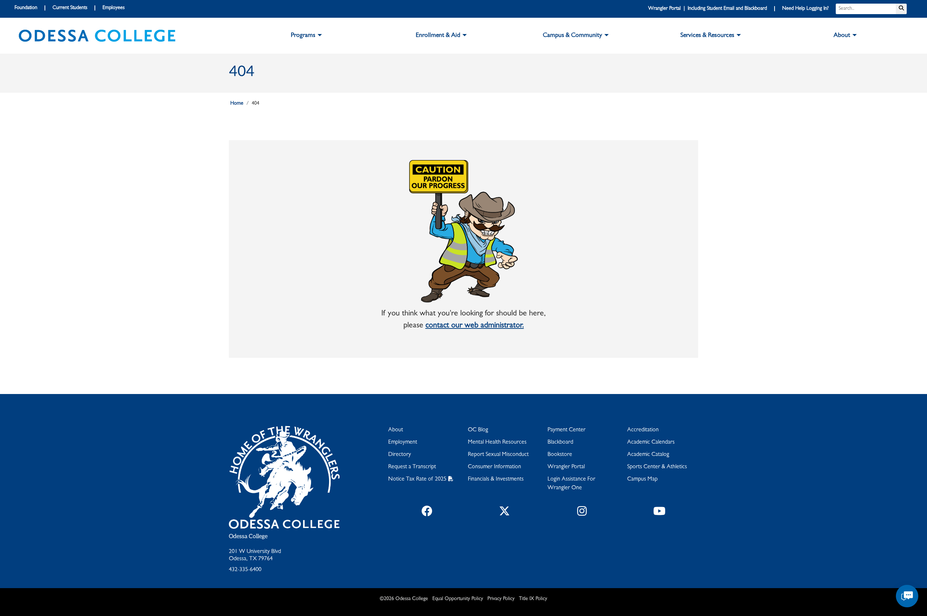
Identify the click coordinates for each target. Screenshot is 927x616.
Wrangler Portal (566, 467)
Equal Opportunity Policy (457, 599)
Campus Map (642, 479)
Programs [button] (303, 36)
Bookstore (560, 455)
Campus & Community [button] (572, 36)
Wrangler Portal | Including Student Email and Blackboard (707, 8)
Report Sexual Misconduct (498, 455)
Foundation (25, 8)
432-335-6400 (245, 570)
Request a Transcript (412, 467)
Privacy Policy (501, 599)
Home (236, 103)
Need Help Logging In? (805, 8)
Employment (402, 442)
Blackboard (560, 442)
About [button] (842, 36)
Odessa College (248, 536)
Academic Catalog (648, 455)
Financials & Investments (496, 479)
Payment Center (567, 430)
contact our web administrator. (474, 326)
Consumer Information (494, 467)
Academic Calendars (651, 442)
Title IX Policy (533, 599)
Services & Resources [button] (707, 36)
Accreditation (643, 430)
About (395, 430)
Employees (113, 8)
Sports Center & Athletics (657, 467)
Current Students (70, 8)
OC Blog (478, 430)
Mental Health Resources (497, 442)
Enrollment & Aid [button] (438, 36)
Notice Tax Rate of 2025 (417, 479)
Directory (399, 455)
